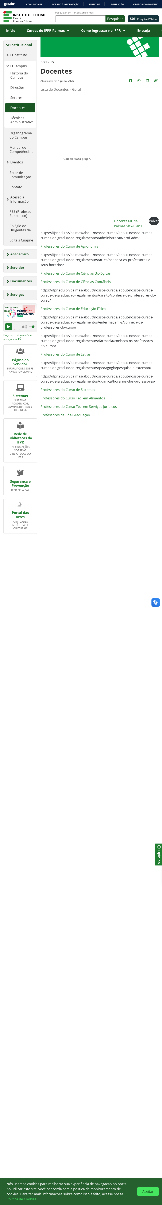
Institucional (21, 45)
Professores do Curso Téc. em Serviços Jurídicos (78, 406)
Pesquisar (115, 18)
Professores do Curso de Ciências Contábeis (75, 281)
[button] (156, 80)
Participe (94, 4)
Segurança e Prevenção (20, 483)
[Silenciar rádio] (24, 326)
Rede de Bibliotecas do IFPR (20, 438)
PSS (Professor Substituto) (21, 213)
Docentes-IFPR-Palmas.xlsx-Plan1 (128, 223)
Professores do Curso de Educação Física (73, 308)
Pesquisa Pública (147, 19)
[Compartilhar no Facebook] (131, 80)
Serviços (17, 294)
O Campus (18, 66)
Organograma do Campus (20, 135)
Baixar (154, 221)
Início (10, 30)
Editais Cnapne (21, 240)
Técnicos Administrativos (21, 120)
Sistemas (20, 396)
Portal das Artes (20, 514)
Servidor (17, 267)
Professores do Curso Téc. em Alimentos (72, 398)
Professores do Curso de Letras (65, 354)
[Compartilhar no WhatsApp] (139, 80)
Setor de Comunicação (20, 175)
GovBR (9, 4)
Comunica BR (34, 4)
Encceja (143, 30)
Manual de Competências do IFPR (20, 149)
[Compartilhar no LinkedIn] (147, 80)
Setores (16, 98)
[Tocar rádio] (8, 326)
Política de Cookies (21, 1199)
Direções (17, 87)
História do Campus (19, 75)
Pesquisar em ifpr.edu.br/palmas (74, 13)
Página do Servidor (20, 362)
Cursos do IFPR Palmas (46, 30)
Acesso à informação (65, 4)
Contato (15, 187)
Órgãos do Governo (146, 4)
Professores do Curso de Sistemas (67, 389)
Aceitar (148, 1191)
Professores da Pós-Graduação (65, 415)
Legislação (117, 4)
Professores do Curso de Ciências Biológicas (75, 273)
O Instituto (18, 55)
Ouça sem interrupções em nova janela (19, 337)
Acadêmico (19, 254)
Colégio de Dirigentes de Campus (20, 228)
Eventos (16, 162)
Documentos (21, 281)
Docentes (18, 108)
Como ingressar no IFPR (101, 30)
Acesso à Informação (19, 199)
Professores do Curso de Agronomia (69, 246)
